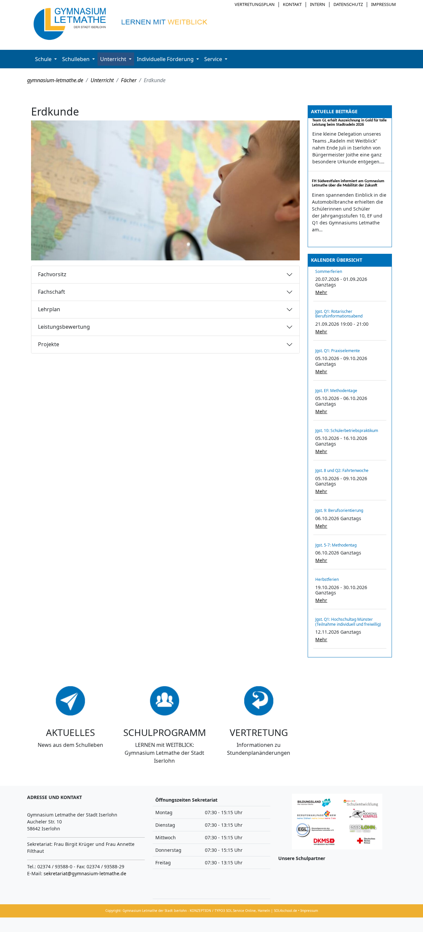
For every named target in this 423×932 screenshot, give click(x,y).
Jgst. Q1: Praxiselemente (337, 350)
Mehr (321, 292)
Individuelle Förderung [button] (166, 59)
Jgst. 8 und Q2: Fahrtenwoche (341, 470)
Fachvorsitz (52, 274)
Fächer (128, 80)
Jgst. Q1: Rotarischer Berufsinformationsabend (339, 314)
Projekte (48, 344)
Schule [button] (44, 59)
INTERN (317, 4)
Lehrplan (49, 309)
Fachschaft (51, 291)
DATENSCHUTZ (348, 4)
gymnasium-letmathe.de (55, 80)
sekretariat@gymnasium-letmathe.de (85, 873)
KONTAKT (292, 4)
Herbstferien (327, 579)
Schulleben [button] (76, 59)
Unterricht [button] (114, 59)
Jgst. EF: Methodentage (336, 390)
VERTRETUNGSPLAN (255, 4)
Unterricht (102, 80)
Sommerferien (328, 271)
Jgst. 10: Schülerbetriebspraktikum (346, 430)
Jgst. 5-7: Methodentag (336, 545)
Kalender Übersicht (336, 260)
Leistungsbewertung (64, 326)
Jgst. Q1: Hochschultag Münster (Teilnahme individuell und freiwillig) (348, 621)
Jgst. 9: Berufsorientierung (339, 510)
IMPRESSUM (383, 4)
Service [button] (213, 59)
